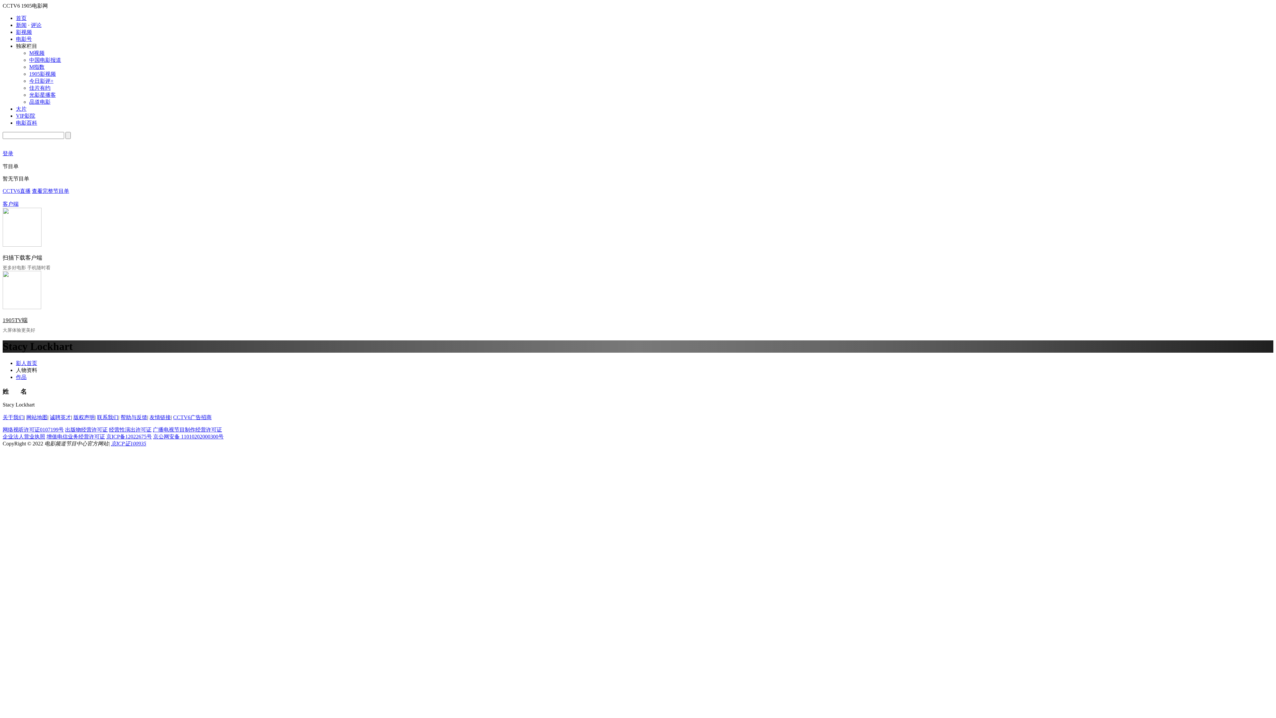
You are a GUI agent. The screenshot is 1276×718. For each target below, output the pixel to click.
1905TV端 (15, 320)
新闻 (21, 25)
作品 (21, 377)
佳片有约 (40, 88)
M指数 (37, 67)
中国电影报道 (45, 60)
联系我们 (107, 417)
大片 (21, 109)
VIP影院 (25, 116)
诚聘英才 (60, 417)
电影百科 (26, 123)
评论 (36, 25)
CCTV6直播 (17, 191)
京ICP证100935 (128, 443)
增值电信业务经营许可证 (76, 436)
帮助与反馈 (134, 417)
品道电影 (40, 102)
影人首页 (26, 363)
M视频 (37, 53)
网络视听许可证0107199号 (33, 429)
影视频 (24, 32)
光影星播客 (42, 95)
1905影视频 (42, 74)
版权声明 (84, 417)
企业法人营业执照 (24, 436)
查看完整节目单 (50, 191)
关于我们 (13, 417)
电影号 (24, 39)
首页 (21, 18)
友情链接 (160, 417)
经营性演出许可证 (130, 429)
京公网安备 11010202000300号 (188, 436)
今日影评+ (41, 81)
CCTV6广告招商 (192, 417)
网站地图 (37, 417)
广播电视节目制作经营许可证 (187, 429)
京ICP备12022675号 (129, 436)
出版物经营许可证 (86, 429)
